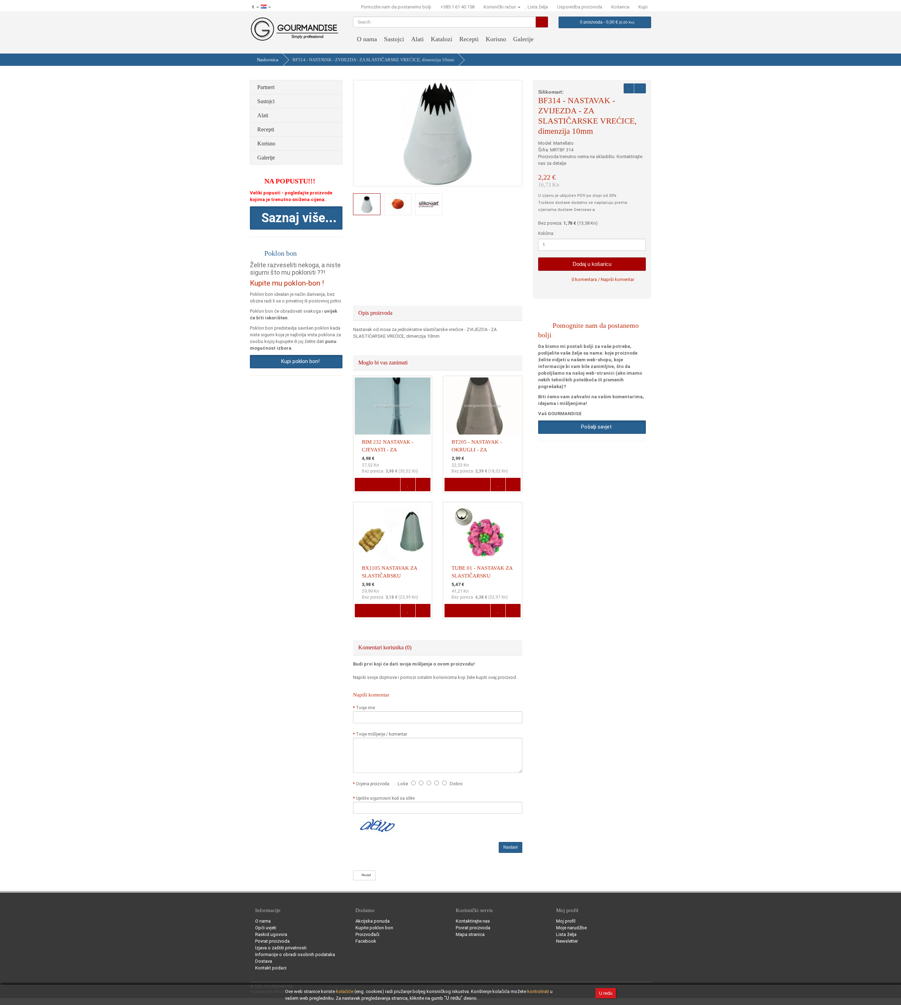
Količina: (546, 233)
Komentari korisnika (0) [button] (385, 647)
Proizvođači (367, 934)
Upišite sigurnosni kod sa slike (385, 798)
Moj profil (565, 921)
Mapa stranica (470, 934)
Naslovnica (267, 59)
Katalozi (441, 39)
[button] (296, 218)
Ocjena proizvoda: (374, 783)
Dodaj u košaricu (592, 264)
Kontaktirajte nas (473, 921)
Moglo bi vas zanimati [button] (383, 363)
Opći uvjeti (265, 927)
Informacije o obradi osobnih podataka (295, 954)
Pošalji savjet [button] (595, 427)
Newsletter (567, 941)
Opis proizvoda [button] (376, 313)
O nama (367, 39)
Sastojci (394, 39)
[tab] (438, 313)
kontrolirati (538, 991)
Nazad (365, 875)
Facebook (365, 941)
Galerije (523, 39)
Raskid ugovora (271, 934)
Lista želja (566, 934)
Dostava (263, 961)
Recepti (469, 39)
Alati (417, 39)
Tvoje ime (365, 707)
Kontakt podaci (270, 967)
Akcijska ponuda (372, 921)
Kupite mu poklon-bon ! (287, 283)
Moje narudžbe (571, 927)
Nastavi (510, 847)
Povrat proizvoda (272, 941)
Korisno (496, 39)
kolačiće (344, 991)
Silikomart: (551, 92)
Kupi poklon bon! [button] (299, 361)
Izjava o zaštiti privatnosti (281, 947)
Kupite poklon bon (374, 927)
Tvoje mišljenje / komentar (381, 734)
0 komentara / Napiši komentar (603, 279)
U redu (605, 993)
